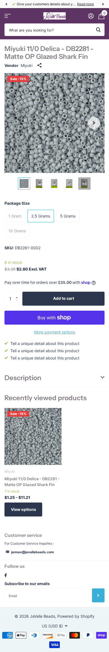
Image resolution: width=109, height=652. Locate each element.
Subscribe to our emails (27, 583)
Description (22, 378)
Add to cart (63, 298)
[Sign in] (91, 16)
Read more (85, 4)
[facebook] (5, 576)
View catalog (7, 16)
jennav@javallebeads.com (32, 552)
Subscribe (98, 595)
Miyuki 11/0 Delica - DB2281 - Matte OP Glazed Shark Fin (32, 481)
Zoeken (98, 29)
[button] (6, 4)
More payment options (54, 332)
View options (23, 509)
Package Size (17, 203)
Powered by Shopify (75, 616)
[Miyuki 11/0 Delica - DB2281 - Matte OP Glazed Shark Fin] (32, 436)
